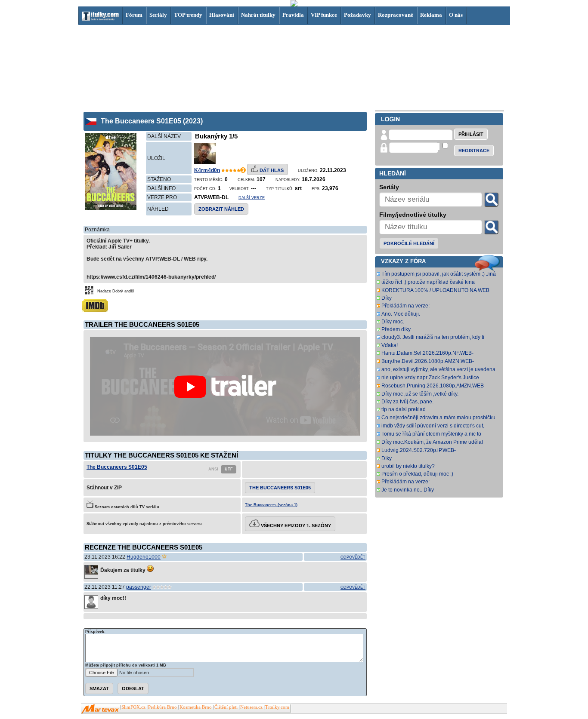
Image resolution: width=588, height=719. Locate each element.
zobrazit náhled (221, 209)
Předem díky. (396, 329)
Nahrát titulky (258, 15)
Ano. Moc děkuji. (400, 314)
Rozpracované (395, 15)
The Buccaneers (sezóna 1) (271, 505)
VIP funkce (324, 15)
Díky (386, 298)
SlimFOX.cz (133, 707)
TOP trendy (188, 15)
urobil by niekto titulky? (408, 466)
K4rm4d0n (207, 170)
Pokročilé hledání (409, 243)
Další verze (251, 198)
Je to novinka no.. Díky (407, 490)
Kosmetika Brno (195, 707)
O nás (456, 15)
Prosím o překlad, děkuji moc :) (417, 474)
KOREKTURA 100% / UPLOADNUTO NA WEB (435, 290)
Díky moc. (392, 322)
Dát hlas (271, 170)
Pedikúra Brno (162, 707)
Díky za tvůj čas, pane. (407, 402)
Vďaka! (389, 345)
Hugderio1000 (144, 557)
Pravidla (293, 15)
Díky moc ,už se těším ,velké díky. (419, 394)
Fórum (134, 15)
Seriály (158, 15)
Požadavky (357, 15)
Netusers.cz (251, 707)
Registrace (473, 150)
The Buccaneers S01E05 (117, 467)
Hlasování (221, 15)
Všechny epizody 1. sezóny (295, 525)
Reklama (431, 15)
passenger (138, 587)
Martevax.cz (100, 709)
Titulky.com (277, 707)
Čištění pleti (226, 707)
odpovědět (352, 557)
